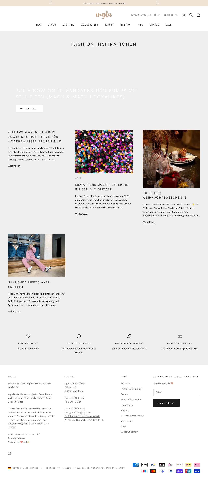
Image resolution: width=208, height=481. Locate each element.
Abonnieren (166, 403)
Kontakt (125, 410)
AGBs (123, 426)
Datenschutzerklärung (132, 415)
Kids (140, 25)
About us (125, 383)
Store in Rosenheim (131, 399)
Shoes (52, 25)
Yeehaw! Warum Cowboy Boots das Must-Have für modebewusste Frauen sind (35, 136)
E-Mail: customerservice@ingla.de (82, 416)
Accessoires (89, 25)
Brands (154, 25)
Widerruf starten (129, 431)
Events (124, 394)
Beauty (109, 25)
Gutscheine (127, 404)
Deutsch (169, 15)
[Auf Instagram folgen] (9, 453)
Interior (125, 25)
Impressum (126, 421)
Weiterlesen (29, 108)
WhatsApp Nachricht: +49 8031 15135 (84, 419)
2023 (78, 178)
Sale (169, 25)
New (39, 25)
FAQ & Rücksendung (131, 388)
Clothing (69, 25)
